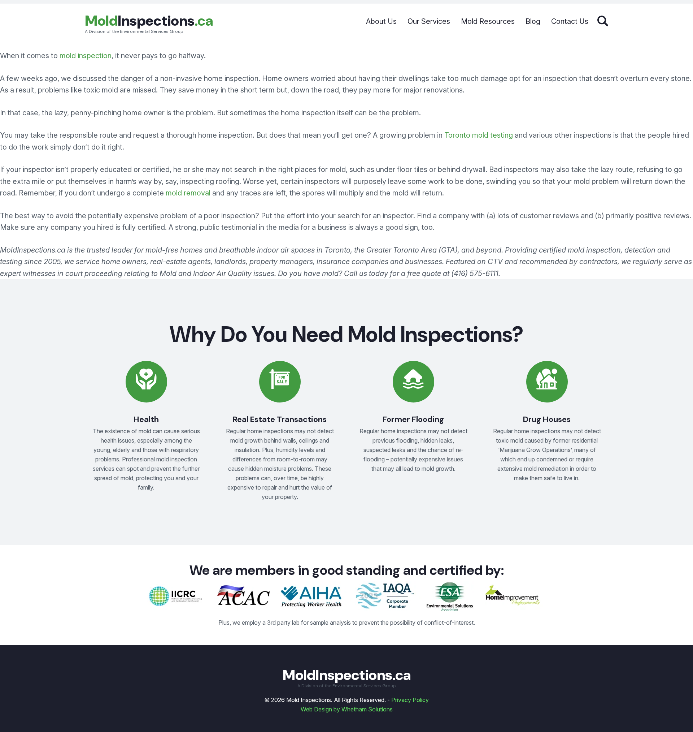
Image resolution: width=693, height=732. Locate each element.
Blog (533, 21)
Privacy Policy (410, 699)
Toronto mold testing (478, 135)
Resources (488, 21)
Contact (569, 21)
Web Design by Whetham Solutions (347, 709)
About (381, 21)
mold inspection (86, 55)
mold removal (188, 193)
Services (428, 21)
